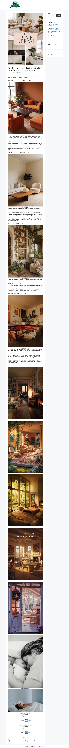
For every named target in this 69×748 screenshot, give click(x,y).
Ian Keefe (25, 737)
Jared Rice (25, 732)
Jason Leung (25, 727)
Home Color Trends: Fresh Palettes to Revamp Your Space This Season (54, 25)
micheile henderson (25, 725)
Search (49, 13)
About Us (49, 52)
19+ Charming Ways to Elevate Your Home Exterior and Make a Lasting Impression (22, 741)
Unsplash (30, 725)
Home (10, 739)
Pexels (29, 688)
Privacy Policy (50, 54)
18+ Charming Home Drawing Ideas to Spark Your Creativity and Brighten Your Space (22, 740)
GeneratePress (41, 746)
